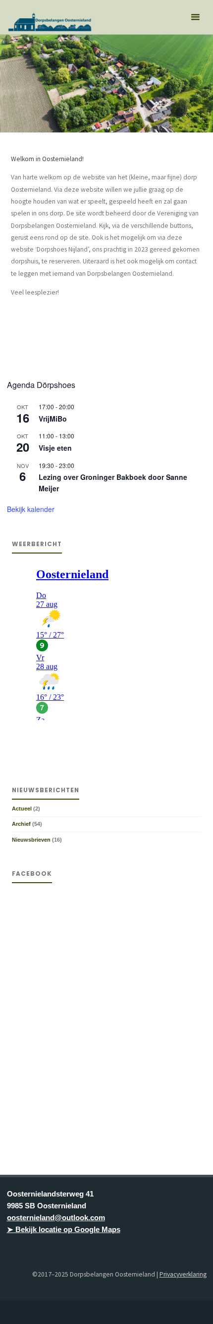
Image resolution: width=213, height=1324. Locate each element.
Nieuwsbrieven (31, 840)
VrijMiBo (53, 419)
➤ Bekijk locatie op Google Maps (63, 1229)
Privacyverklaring (183, 1274)
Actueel (22, 808)
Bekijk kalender (30, 509)
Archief (21, 824)
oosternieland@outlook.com (56, 1217)
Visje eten (55, 448)
